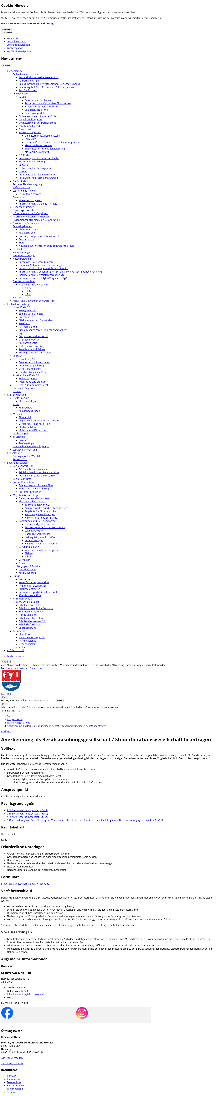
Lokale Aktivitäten (34, 530)
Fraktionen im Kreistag (31, 346)
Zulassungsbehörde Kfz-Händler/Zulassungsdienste (47, 87)
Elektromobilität (28, 427)
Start (9, 716)
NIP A (28, 287)
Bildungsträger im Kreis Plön (40, 537)
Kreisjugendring (27, 572)
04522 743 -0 (18, 987)
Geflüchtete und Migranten (34, 498)
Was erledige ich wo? (24, 190)
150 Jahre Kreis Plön (30, 595)
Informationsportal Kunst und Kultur (39, 592)
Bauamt (17, 297)
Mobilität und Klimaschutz (33, 430)
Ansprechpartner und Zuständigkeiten (46, 508)
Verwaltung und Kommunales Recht (39, 158)
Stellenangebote (28, 378)
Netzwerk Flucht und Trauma (41, 543)
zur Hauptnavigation (18, 44)
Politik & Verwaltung (18, 304)
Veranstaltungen (22, 252)
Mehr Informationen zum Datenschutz (22, 668)
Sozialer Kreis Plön (23, 466)
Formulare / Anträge (30, 194)
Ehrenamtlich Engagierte (32, 501)
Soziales (23, 164)
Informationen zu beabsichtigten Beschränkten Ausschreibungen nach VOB (60, 271)
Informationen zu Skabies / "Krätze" (38, 203)
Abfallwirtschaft (21, 187)
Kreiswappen (26, 317)
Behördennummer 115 (25, 207)
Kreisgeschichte (27, 310)
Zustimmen (7, 33)
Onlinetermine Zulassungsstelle (42, 135)
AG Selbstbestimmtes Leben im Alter (39, 472)
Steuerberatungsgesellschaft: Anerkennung (25, 883)
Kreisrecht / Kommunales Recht (30, 385)
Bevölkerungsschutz (24, 281)
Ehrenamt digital (28, 401)
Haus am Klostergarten (32, 637)
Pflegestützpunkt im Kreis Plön (36, 485)
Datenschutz (14, 1082)
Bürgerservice (14, 71)
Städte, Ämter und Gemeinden (36, 320)
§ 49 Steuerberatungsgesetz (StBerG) (27, 810)
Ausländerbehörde (23, 181)
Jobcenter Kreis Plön (30, 491)
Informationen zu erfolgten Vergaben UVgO (43, 278)
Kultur (16, 576)
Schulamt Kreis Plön (30, 605)
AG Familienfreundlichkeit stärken (37, 475)
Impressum (13, 1079)
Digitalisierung (21, 398)
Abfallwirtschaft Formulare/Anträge (38, 177)
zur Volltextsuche (16, 41)
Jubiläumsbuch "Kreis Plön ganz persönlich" (43, 330)
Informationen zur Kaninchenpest (31, 216)
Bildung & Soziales (17, 462)
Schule (28, 556)
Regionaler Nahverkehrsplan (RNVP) (39, 420)
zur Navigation (15, 48)
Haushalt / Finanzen (24, 388)
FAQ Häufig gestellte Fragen (40, 514)
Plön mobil (25, 417)
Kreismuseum (26, 579)
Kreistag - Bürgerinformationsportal (39, 236)
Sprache (5, 662)
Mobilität (18, 414)
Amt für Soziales (28, 90)
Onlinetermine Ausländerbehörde (37, 116)
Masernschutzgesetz (30, 200)
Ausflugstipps (26, 443)
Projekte (23, 440)
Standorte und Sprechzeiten (34, 362)
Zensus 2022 (20, 459)
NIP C (28, 294)
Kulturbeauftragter (29, 589)
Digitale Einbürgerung (31, 119)
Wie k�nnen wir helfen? (14, 700)
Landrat (17, 355)
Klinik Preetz (25, 634)
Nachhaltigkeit (21, 433)
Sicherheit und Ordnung (32, 161)
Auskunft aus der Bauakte (39, 100)
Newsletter (25, 563)
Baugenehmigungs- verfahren (41, 106)
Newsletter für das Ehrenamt (41, 517)
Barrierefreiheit (15, 1085)
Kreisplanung (14, 453)
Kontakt (11, 1075)
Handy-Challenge (28, 614)
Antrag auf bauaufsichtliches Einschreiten (48, 103)
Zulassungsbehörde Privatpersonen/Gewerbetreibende (49, 83)
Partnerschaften (28, 326)
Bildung (29, 553)
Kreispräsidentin (28, 342)
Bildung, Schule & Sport (26, 601)
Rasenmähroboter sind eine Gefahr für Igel (36, 219)
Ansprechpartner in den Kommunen (45, 527)
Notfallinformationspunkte (33, 284)
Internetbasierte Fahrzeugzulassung (45, 148)
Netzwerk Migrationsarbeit (39, 524)
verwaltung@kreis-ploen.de (26, 994)
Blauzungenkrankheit (24, 210)
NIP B (28, 291)
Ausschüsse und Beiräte (32, 349)
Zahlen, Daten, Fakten (31, 313)
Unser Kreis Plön (22, 307)
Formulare (30, 139)
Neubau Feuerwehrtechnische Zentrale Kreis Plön (46, 245)
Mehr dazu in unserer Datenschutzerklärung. (27, 23)
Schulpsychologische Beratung (36, 608)
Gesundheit (25, 129)
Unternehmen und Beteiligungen (31, 446)
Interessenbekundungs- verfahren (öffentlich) (44, 268)
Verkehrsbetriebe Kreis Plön (34, 423)
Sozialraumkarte (22, 478)
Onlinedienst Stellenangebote (35, 168)
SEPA (21, 242)
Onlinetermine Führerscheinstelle (37, 122)
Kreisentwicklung (16, 394)
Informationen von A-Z (37, 504)
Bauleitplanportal (34, 113)
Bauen (22, 96)
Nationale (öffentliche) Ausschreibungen (41, 265)
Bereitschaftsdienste (30, 368)
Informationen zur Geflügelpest (30, 213)
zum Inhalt (13, 38)
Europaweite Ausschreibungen (36, 262)
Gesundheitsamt (28, 644)
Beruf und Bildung (29, 546)
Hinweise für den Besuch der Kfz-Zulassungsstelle (52, 142)
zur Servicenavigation (19, 51)
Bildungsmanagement (31, 611)
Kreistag (17, 333)
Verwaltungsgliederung (32, 365)
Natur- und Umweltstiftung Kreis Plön (34, 300)
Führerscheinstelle (29, 80)
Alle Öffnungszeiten (12, 1058)
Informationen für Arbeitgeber (41, 550)
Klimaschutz (25, 407)
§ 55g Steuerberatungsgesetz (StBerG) (28, 816)
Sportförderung (27, 627)
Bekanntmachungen (24, 255)
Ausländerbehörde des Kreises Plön (38, 77)
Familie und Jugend (29, 126)
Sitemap (11, 1092)
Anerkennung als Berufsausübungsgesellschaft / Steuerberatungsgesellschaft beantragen (56, 726)
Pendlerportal (26, 239)
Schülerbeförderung (30, 624)
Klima (16, 404)
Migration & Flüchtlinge (26, 495)
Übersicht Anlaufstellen (38, 533)
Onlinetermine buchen (25, 74)
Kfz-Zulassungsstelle (30, 132)
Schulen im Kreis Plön (31, 618)
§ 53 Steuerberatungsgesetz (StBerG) (27, 813)
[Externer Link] (7, 1013)
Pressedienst (20, 249)
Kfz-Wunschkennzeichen (38, 145)
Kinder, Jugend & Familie (26, 566)
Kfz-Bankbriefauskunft (37, 151)
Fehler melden (15, 1088)
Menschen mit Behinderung (34, 488)
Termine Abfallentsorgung (27, 184)
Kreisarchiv (19, 647)
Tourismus (19, 436)
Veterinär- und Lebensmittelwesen (38, 174)
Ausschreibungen (22, 258)
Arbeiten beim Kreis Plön (26, 375)
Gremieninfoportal (29, 339)
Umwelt (23, 171)
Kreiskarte (24, 323)
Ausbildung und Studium (32, 381)
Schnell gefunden (22, 226)
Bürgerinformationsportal (33, 336)
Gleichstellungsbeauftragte (34, 372)
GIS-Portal (24, 155)
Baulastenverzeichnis (36, 109)
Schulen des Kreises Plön (32, 621)
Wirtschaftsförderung (25, 449)
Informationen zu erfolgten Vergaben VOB (42, 275)
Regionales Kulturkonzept (33, 585)
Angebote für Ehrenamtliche (40, 511)
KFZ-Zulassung (27, 232)
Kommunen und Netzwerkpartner (37, 521)
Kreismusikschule (22, 598)
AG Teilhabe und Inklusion (33, 469)
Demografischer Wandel (26, 456)
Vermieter (24, 559)
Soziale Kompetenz (23, 482)
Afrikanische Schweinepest (27, 223)
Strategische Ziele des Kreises (35, 352)
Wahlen (17, 391)
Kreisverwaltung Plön (24, 359)
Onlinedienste (20, 93)
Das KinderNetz (27, 569)
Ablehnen (6, 29)
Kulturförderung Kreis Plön (34, 582)
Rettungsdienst (27, 640)
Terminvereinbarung (12, 1063)
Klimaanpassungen (29, 410)
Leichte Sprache (16, 656)
